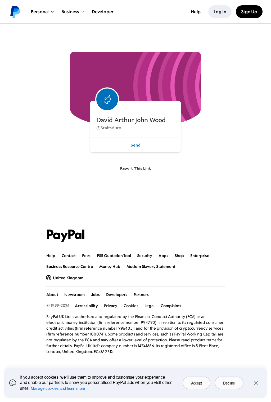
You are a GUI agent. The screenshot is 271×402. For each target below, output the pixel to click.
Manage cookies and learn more (58, 388)
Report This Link (135, 168)
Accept (196, 383)
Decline (229, 383)
